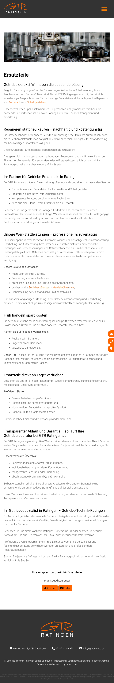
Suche (95, 660)
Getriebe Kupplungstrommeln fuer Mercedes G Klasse (19, 674)
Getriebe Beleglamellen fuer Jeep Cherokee (44, 676)
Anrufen (51, 588)
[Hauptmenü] (104, 9)
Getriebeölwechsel (63, 287)
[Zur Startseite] (15, 12)
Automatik (15, 102)
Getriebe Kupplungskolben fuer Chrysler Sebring (73, 674)
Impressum (60, 660)
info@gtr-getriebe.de (93, 648)
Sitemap (104, 660)
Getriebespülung (38, 287)
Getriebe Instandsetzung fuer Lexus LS (60, 679)
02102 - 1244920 (64, 648)
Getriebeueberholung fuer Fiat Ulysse (83, 676)
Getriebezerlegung (65, 676)
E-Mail (67, 588)
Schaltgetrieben (36, 102)
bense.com (71, 664)
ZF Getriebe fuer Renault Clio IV (21, 676)
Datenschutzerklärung (79, 660)
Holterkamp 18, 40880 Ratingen (29, 648)
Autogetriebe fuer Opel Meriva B (47, 674)
